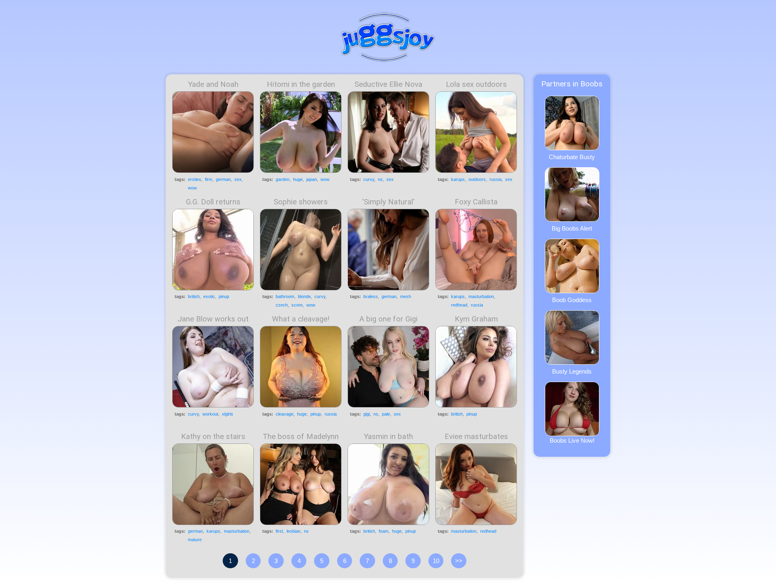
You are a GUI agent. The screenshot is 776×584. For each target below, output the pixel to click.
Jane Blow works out (213, 319)
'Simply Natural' (388, 201)
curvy (368, 179)
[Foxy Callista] (476, 249)
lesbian (293, 531)
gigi (366, 414)
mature (195, 539)
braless (370, 296)
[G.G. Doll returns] (213, 249)
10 (436, 560)
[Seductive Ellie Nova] (388, 132)
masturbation (481, 296)
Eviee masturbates (476, 436)
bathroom (285, 296)
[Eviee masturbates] (476, 484)
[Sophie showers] (301, 249)
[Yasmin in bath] (388, 484)
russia (495, 179)
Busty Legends (572, 371)
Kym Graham (476, 319)
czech (282, 305)
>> (458, 560)
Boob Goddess (572, 299)
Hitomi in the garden (301, 84)
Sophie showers (301, 201)
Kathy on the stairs (213, 436)
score (297, 305)
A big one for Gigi (388, 319)
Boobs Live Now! (572, 440)
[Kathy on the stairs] (213, 484)
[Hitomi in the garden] (301, 132)
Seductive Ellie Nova (388, 84)
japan (311, 179)
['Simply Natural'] (388, 249)
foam (383, 531)
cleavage (284, 414)
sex (238, 179)
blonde (304, 296)
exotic (209, 296)
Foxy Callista (476, 201)
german (223, 179)
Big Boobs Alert (572, 228)
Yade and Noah (213, 84)
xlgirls (227, 414)
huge (298, 179)
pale (386, 414)
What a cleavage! (300, 319)
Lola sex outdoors (476, 84)
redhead (459, 305)
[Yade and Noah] (213, 132)
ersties (194, 179)
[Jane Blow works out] (213, 367)
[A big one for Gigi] (388, 367)
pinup (224, 296)
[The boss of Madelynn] (301, 484)
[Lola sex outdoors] (476, 132)
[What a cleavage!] (301, 367)
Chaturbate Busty (572, 156)
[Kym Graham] (476, 367)
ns (380, 179)
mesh (405, 296)
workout (210, 414)
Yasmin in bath (388, 436)
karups (458, 179)
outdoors (477, 179)
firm (208, 179)
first (279, 531)
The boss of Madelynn (301, 436)
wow (192, 187)
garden (282, 179)
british (194, 296)
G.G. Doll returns (213, 201)
